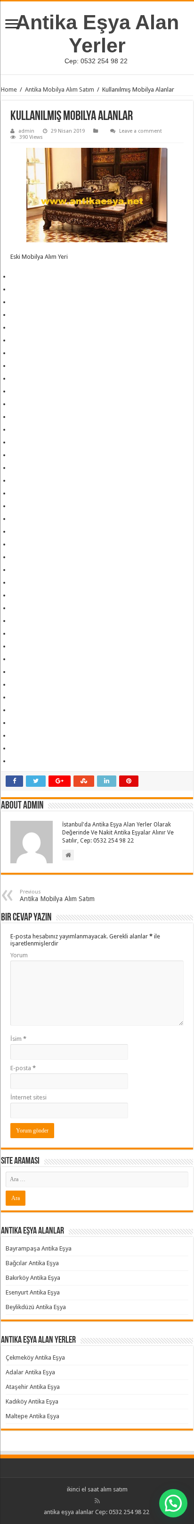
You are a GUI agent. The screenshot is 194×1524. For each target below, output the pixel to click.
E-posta (23, 1068)
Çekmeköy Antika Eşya (35, 1357)
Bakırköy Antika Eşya (33, 1277)
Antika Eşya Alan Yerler (97, 34)
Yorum (19, 955)
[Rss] (97, 1501)
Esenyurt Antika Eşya (33, 1292)
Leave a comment (140, 131)
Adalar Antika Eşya (30, 1372)
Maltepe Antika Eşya (32, 1416)
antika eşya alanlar (69, 1511)
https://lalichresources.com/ (15, 539)
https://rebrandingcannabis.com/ (16, 705)
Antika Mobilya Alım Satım (59, 89)
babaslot (12, 756)
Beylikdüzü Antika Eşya (36, 1307)
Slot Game (12, 488)
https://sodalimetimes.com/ (14, 603)
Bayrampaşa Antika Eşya (39, 1248)
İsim (18, 1038)
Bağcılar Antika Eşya (32, 1263)
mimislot (11, 386)
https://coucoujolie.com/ (14, 641)
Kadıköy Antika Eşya (32, 1401)
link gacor (12, 335)
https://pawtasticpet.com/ (14, 590)
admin (26, 131)
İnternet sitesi (28, 1097)
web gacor (12, 501)
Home (9, 89)
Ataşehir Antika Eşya (33, 1386)
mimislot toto (12, 348)
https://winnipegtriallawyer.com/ (16, 692)
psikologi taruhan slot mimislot (15, 284)
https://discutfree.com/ (14, 654)
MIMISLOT (12, 399)
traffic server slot (13, 297)
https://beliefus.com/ (13, 552)
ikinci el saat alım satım (97, 1489)
